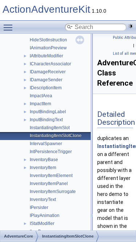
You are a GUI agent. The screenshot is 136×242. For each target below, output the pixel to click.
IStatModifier (42, 223)
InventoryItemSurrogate (53, 191)
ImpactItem (40, 103)
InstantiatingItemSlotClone (56, 135)
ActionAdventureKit (46, 9)
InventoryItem (43, 167)
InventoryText (43, 199)
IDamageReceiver (48, 71)
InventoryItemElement (51, 175)
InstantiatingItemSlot (50, 127)
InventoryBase (44, 159)
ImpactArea (41, 95)
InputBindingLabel (48, 111)
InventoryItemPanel (49, 183)
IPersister (39, 207)
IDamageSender (46, 79)
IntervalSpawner (46, 143)
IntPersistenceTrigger (51, 151)
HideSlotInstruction (48, 39)
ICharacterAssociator (50, 63)
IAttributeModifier (46, 55)
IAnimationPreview (48, 47)
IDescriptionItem (46, 87)
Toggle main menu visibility (9, 27)
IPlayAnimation (44, 215)
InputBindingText (46, 119)
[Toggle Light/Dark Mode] (130, 26)
